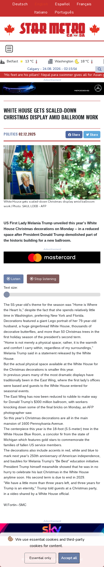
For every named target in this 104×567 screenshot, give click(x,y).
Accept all (69, 558)
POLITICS (11, 134)
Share (75, 134)
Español (62, 4)
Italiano (41, 12)
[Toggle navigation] (9, 49)
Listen (15, 278)
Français (84, 4)
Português (64, 12)
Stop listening (44, 278)
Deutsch (20, 4)
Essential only (40, 558)
